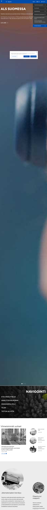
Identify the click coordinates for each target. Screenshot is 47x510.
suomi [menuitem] (39, 1)
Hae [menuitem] (34, 1)
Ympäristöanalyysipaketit (38, 4)
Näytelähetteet (37, 11)
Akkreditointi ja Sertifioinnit (39, 14)
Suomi (9, 1)
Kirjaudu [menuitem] (43, 1)
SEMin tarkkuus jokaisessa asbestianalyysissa (41, 439)
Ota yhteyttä (36, 8)
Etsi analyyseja (8, 397)
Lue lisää (3, 22)
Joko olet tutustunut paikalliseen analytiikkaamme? (41, 447)
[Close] (37, 52)
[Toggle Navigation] (6, 1)
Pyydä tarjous (37, 25)
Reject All (26, 56)
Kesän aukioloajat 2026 (41, 430)
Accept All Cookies (33, 56)
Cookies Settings (14, 56)
